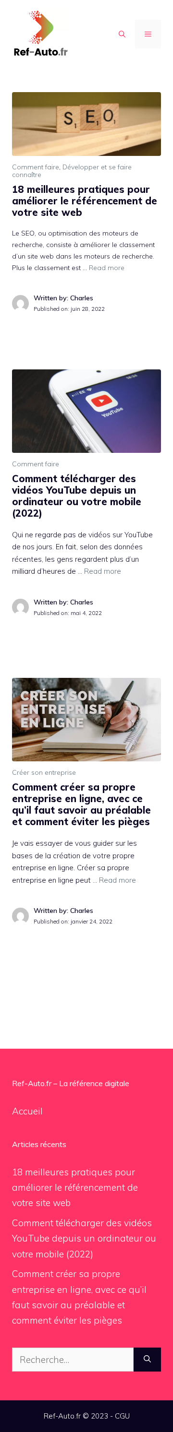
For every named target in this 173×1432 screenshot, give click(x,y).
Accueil (27, 1111)
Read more (106, 267)
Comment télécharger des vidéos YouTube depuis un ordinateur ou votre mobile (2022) (76, 496)
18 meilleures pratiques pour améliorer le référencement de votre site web (84, 200)
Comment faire (35, 167)
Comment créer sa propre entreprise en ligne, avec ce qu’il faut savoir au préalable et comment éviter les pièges (81, 804)
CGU (122, 1415)
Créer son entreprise (44, 772)
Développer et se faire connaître (72, 171)
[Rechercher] (147, 1360)
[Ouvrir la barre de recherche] (122, 34)
